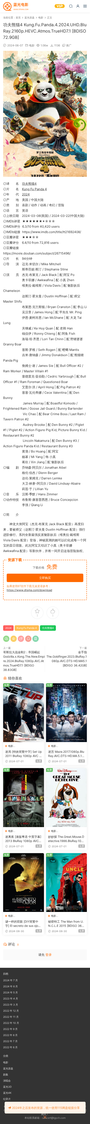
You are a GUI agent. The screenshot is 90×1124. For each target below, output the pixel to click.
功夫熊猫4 (29, 184)
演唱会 (7, 1080)
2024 (26, 194)
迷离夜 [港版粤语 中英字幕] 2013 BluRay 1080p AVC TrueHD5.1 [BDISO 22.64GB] (23, 839)
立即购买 (45, 578)
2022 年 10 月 (11, 1022)
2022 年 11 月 (11, 1016)
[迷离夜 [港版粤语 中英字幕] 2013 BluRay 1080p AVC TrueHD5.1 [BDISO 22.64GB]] (23, 797)
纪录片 (7, 1098)
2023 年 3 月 (10, 1004)
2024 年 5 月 (10, 992)
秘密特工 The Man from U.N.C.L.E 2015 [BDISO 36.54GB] (66, 924)
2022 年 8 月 (10, 1035)
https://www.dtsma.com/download (29, 590)
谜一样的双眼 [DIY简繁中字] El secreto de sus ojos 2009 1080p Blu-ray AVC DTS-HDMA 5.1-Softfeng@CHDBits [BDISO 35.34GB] (23, 924)
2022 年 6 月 (10, 1047)
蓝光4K (7, 1092)
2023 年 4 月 (10, 998)
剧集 (5, 1074)
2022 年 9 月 (10, 1029)
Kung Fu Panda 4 (34, 189)
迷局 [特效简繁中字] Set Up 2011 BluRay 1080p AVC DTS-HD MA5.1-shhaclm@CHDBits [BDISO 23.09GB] (23, 754)
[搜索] (71, 6)
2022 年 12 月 (11, 1010)
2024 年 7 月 (10, 980)
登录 (48, 955)
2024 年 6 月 (10, 986)
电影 (32, 45)
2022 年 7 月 (10, 1041)
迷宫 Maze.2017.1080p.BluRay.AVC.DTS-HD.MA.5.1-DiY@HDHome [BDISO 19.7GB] (66, 754)
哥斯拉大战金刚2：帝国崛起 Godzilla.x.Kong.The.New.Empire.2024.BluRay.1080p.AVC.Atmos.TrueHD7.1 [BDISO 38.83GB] (24, 661)
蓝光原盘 (8, 1068)
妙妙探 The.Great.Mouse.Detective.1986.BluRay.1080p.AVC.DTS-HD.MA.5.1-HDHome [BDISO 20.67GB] (66, 839)
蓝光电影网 (15, 6)
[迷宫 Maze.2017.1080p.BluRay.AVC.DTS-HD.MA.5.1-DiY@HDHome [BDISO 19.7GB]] (66, 712)
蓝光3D (7, 1086)
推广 (69, 45)
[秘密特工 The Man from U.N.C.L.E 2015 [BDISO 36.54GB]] (66, 882)
